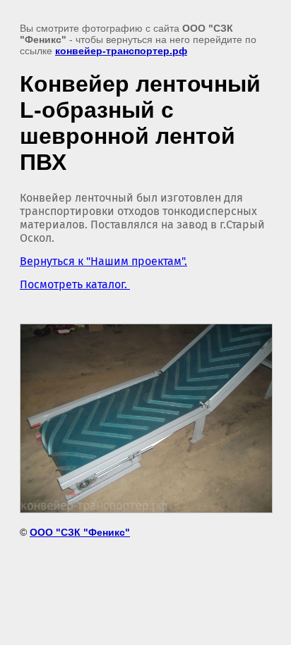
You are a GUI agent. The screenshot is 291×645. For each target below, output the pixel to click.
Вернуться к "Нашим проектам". (103, 261)
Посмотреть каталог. (75, 284)
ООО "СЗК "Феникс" (80, 532)
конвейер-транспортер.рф (121, 50)
